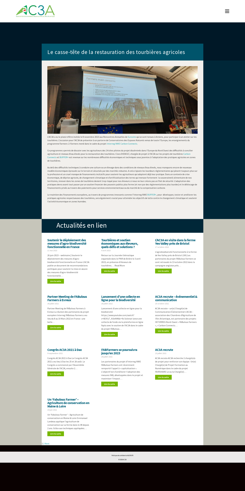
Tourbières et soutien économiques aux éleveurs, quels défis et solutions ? (119, 243)
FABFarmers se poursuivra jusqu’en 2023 (119, 351)
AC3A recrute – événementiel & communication (176, 298)
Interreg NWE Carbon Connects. (122, 143)
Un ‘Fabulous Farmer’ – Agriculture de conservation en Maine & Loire (68, 402)
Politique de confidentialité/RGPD (122, 455)
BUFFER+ (64, 157)
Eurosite (132, 136)
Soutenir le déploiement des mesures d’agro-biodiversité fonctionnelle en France (66, 243)
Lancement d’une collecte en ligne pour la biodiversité (120, 298)
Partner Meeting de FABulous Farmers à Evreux (67, 298)
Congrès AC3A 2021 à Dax (64, 349)
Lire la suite (55, 281)
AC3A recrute (164, 349)
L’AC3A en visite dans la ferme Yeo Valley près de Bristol (175, 242)
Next (47, 443)
